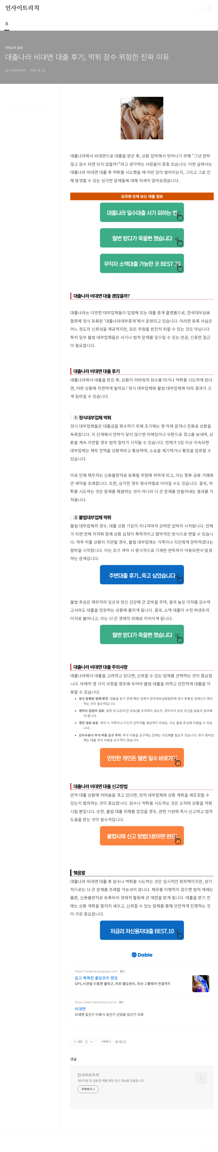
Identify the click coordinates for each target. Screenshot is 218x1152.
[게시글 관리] (91, 1042)
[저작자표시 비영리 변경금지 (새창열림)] (120, 1041)
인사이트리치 (22, 8)
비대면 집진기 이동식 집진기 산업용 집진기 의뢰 (109, 1014)
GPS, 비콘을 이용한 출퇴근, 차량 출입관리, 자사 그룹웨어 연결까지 (123, 983)
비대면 (80, 1008)
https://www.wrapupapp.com (96, 971)
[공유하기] (86, 1042)
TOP (209, 1148)
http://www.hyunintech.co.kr (96, 1002)
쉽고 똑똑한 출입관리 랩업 (96, 977)
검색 (199, 8)
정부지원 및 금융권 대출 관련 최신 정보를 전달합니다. (111, 1080)
